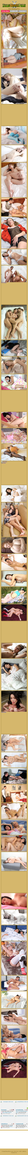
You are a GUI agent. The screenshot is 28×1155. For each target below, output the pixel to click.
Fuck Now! (23, 11)
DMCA (24, 1151)
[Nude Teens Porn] (14, 4)
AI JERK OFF (14, 11)
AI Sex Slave (5, 11)
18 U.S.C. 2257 (18, 1151)
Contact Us (14, 1152)
